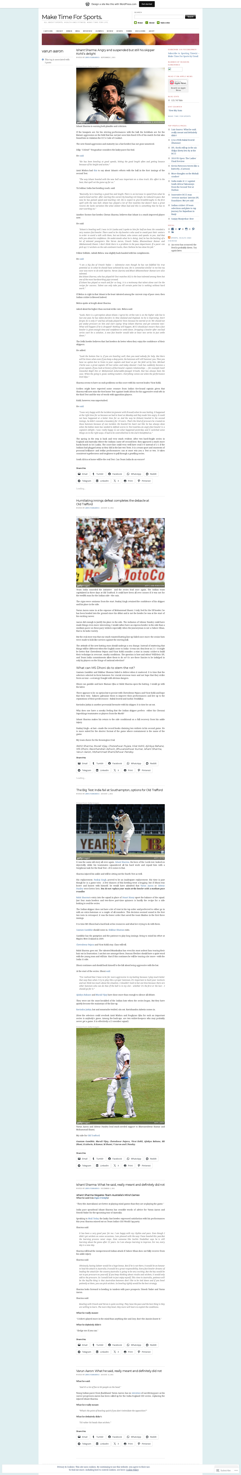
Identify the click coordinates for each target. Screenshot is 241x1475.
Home (140, 22)
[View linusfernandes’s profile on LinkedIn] (172, 232)
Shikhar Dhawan (116, 930)
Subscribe (165, 22)
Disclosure (140, 31)
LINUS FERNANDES (92, 57)
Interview (87, 31)
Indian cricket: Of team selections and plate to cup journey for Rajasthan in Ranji (183, 210)
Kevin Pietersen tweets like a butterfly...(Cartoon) (185, 167)
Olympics (99, 31)
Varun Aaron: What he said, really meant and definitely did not (119, 1371)
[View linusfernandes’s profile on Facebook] (172, 229)
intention (136, 1393)
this (95, 170)
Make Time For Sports (179, 116)
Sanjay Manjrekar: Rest (182, 218)
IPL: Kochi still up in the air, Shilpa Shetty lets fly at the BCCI (184, 150)
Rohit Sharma (82, 897)
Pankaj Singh (100, 879)
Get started (147, 4)
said (81, 155)
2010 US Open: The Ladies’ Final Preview (183, 160)
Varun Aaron (147, 885)
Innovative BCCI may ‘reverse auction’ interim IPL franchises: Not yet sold (185, 197)
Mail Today (93, 1218)
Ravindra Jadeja (83, 1009)
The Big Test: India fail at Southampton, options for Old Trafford (119, 790)
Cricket (59, 31)
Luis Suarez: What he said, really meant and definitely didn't (184, 132)
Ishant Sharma (122, 862)
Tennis (129, 31)
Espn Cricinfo (101, 1198)
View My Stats (175, 110)
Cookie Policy (132, 1469)
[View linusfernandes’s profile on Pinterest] (193, 229)
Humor (69, 31)
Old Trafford (94, 1135)
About (151, 22)
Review (110, 31)
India (77, 31)
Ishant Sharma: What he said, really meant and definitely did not (120, 1185)
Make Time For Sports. (72, 16)
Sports (119, 31)
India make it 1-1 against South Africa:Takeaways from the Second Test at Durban (183, 185)
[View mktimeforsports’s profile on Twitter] (179, 229)
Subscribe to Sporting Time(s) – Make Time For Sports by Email (183, 55)
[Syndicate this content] (169, 238)
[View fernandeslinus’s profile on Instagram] (186, 229)
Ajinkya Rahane (83, 994)
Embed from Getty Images (87, 67)
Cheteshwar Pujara (85, 944)
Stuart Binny (128, 897)
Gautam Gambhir (84, 930)
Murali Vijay (101, 994)
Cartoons (48, 31)
